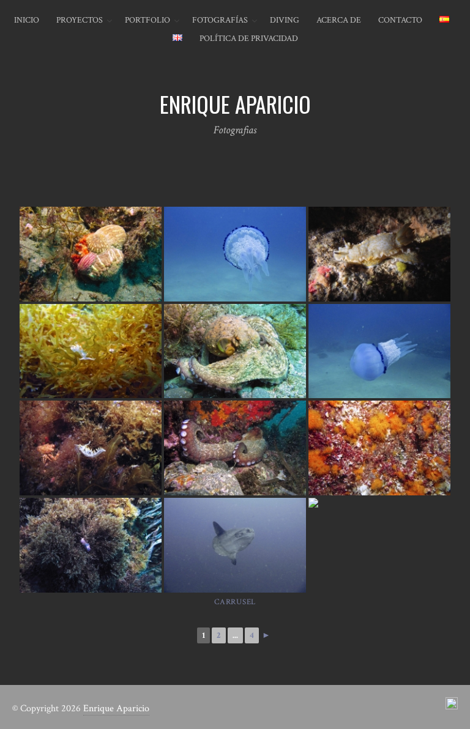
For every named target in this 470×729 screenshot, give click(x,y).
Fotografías (220, 20)
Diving (284, 20)
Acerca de (338, 20)
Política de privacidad (249, 38)
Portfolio (147, 20)
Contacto (400, 20)
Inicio (26, 20)
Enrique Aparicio (116, 708)
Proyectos (79, 20)
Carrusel (235, 602)
